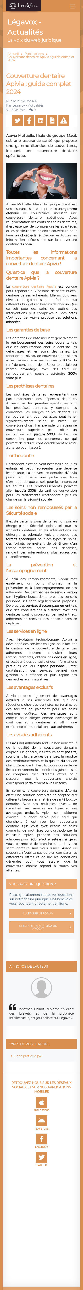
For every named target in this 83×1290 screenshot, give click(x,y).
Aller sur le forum (38, 913)
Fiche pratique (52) (28, 1056)
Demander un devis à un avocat (38, 927)
